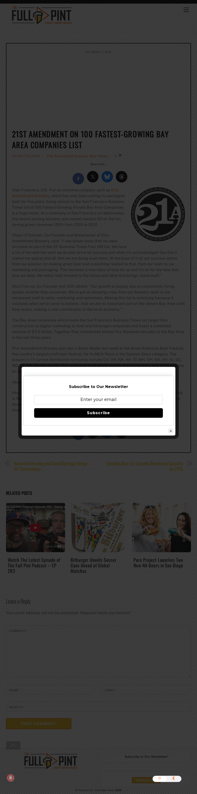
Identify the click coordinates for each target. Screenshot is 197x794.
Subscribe (98, 413)
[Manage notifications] (10, 778)
